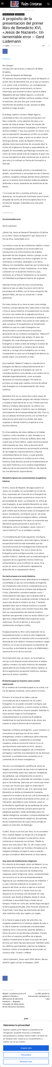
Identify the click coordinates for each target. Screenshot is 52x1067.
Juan (7, 46)
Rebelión (6, 59)
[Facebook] (5, 51)
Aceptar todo (26, 1048)
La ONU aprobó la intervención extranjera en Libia (38, 996)
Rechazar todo (26, 1061)
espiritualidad (30, 10)
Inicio (4, 10)
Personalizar (26, 1055)
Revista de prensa (15, 10)
